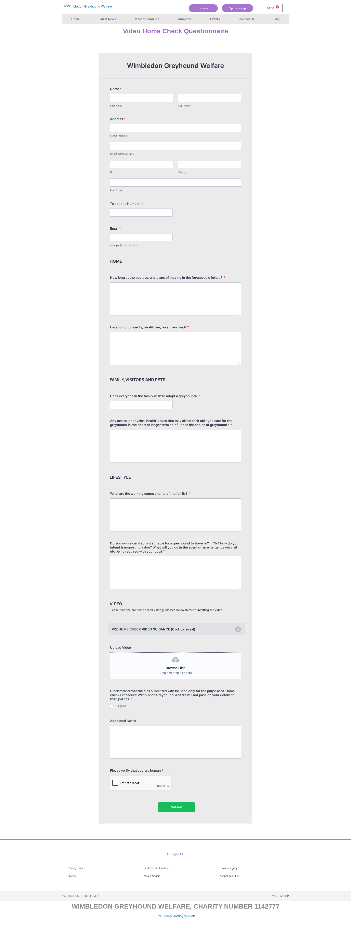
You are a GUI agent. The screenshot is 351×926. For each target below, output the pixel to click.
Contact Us (247, 19)
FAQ (276, 19)
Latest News (107, 19)
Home (75, 19)
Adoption (184, 19)
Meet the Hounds (147, 19)
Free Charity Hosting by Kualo (175, 916)
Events (215, 19)
